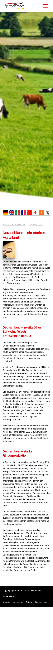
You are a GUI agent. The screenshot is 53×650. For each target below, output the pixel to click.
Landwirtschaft (36, 224)
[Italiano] (18, 213)
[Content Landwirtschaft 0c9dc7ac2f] (9, 257)
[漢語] (29, 213)
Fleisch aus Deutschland (14, 224)
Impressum (18, 602)
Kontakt (6, 602)
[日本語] (36, 213)
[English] (12, 213)
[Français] (24, 213)
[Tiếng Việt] (41, 213)
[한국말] (47, 213)
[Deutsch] (6, 213)
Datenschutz (41, 602)
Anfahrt (29, 602)
